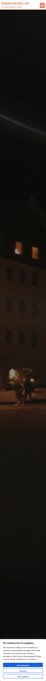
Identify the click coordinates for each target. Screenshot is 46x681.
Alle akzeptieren (23, 665)
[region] (23, 660)
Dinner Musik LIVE (15, 3)
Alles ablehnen (23, 677)
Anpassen (23, 671)
